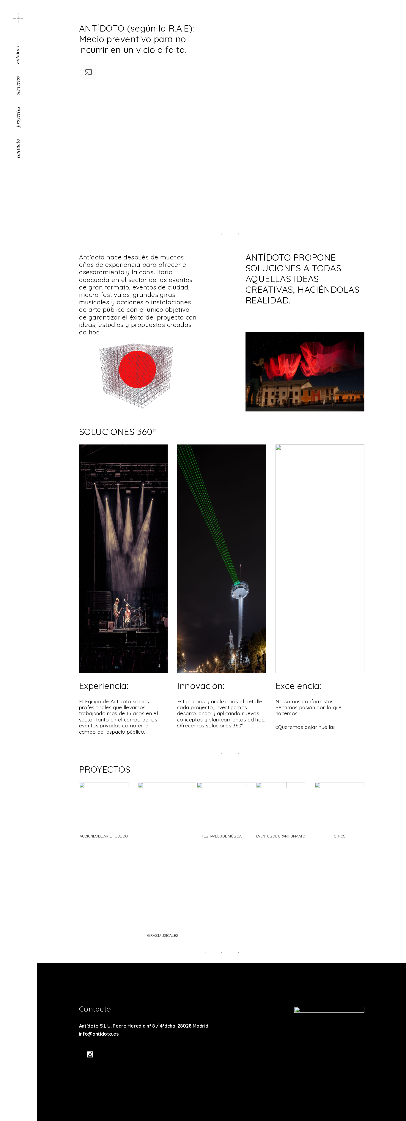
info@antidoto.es (99, 1034)
